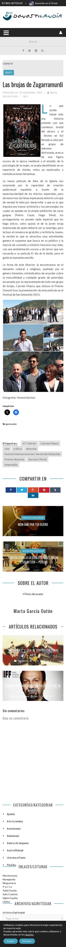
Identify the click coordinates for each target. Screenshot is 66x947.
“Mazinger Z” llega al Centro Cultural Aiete (33, 652)
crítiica (17, 448)
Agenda (11, 814)
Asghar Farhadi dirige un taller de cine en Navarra (33, 688)
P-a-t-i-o (7, 886)
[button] (25, 311)
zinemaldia (10, 464)
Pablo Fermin (10, 890)
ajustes (29, 934)
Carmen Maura (49, 443)
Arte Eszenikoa (15, 821)
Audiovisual (13, 836)
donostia (31, 448)
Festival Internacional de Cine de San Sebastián (32, 454)
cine (6, 448)
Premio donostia (14, 459)
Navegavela (9, 879)
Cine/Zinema (22, 696)
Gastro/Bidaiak (15, 850)
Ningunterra (9, 883)
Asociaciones (14, 828)
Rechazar (27, 941)
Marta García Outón (33, 610)
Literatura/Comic (16, 857)
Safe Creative (10, 894)
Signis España (10, 897)
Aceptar (10, 941)
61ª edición (29, 443)
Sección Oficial (37, 459)
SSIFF (8, 72)
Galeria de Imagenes (18, 843)
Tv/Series (23, 660)
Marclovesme (10, 875)
